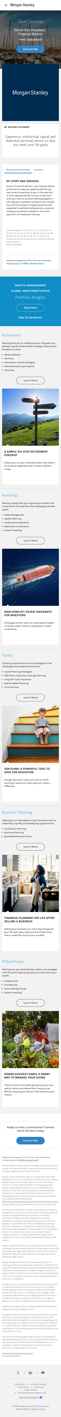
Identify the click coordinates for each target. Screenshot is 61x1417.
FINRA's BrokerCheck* (28, 1160)
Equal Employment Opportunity (32, 1393)
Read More (34, 307)
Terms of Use (23, 1387)
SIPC (26, 1409)
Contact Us (39, 1387)
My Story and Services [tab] (18, 169)
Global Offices (30, 1390)
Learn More (34, 380)
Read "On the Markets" (30, 317)
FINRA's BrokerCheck (32, 263)
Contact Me (30, 49)
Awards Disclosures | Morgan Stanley (17, 1353)
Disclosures (20, 1384)
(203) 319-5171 (34, 39)
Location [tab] (38, 169)
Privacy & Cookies (38, 1384)
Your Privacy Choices (28, 1397)
